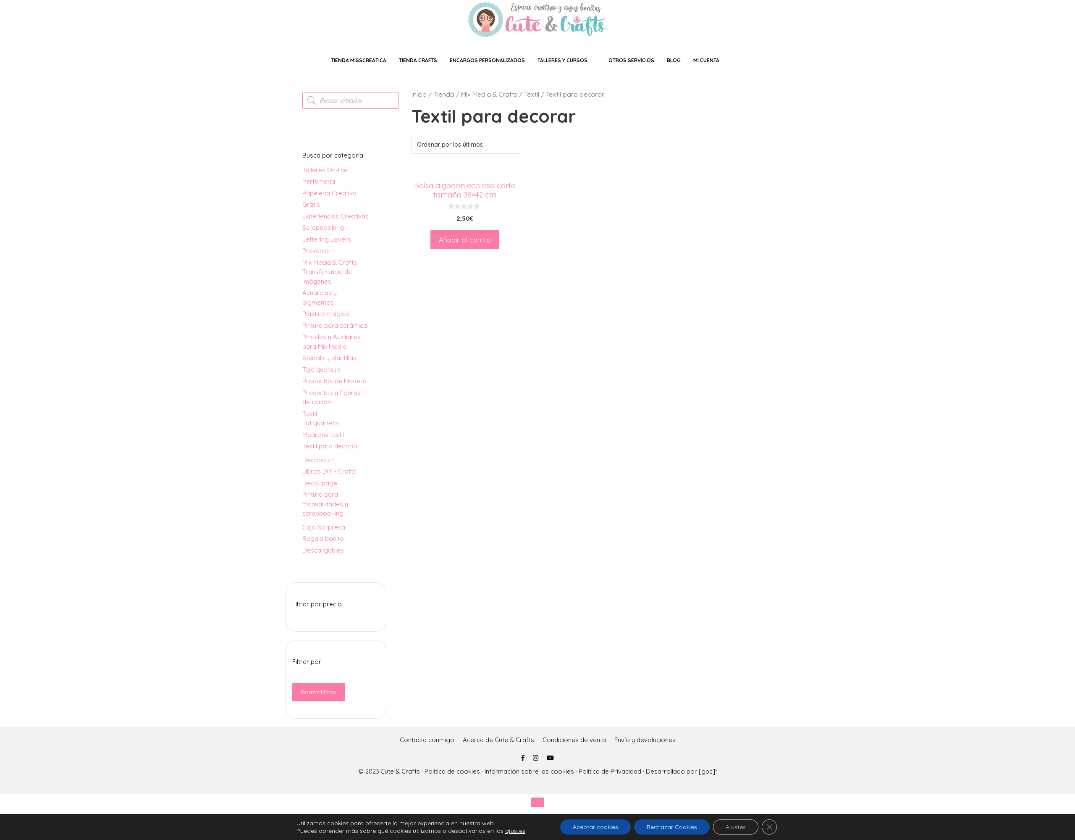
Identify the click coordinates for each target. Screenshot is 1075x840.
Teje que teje (321, 370)
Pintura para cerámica (334, 325)
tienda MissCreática (358, 60)
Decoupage (319, 483)
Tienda (443, 94)
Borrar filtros (318, 692)
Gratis (311, 204)
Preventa (315, 251)
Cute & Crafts (400, 771)
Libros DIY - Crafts (329, 471)
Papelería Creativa (329, 193)
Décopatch (318, 460)
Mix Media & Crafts (489, 94)
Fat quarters (320, 423)
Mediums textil (323, 435)
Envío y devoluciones (645, 740)
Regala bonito (323, 538)
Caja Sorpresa (323, 527)
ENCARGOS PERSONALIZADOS (487, 60)
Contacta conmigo (427, 740)
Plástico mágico (325, 314)
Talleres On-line (325, 170)
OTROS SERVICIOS (631, 60)
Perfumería (318, 181)
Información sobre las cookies (529, 771)
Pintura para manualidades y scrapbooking (325, 503)
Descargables (323, 550)
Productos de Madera (334, 381)
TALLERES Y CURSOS (562, 60)
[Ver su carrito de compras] (742, 60)
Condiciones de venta (574, 740)
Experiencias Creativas (335, 216)
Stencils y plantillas (329, 358)
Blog (674, 60)
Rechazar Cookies (672, 827)
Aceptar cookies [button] (595, 827)
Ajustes (736, 827)
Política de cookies (452, 771)
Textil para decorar (330, 446)
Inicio (419, 94)
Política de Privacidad (610, 771)
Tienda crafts (418, 60)
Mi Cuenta (706, 60)
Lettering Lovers (326, 239)
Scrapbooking (323, 228)
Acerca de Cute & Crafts (498, 740)
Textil (531, 94)
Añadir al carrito (465, 239)
